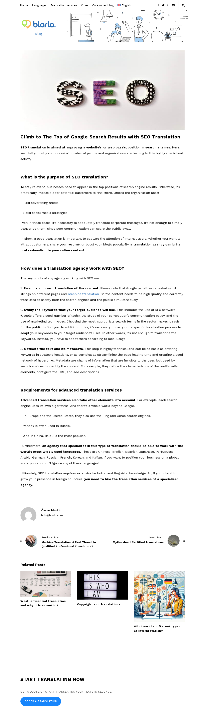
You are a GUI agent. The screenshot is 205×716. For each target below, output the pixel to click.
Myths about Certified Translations (138, 542)
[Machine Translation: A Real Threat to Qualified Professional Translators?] (31, 541)
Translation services (63, 5)
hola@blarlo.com (52, 515)
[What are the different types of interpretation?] (159, 596)
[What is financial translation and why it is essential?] (45, 584)
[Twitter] (163, 5)
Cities (84, 5)
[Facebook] (159, 5)
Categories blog (103, 5)
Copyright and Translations (98, 604)
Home (24, 5)
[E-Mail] (173, 5)
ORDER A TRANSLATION (41, 701)
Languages (39, 5)
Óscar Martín (51, 510)
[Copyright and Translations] (102, 585)
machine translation (83, 294)
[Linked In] (168, 5)
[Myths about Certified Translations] (174, 541)
